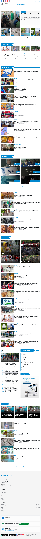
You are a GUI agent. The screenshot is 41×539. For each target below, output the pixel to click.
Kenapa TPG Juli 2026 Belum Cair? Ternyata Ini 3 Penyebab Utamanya (11, 371)
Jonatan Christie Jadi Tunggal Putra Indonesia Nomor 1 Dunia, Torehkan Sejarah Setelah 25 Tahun (26, 284)
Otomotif (16, 217)
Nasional (16, 314)
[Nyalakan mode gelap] (40, 1)
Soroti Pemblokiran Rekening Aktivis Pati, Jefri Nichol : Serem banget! (26, 275)
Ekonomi (16, 111)
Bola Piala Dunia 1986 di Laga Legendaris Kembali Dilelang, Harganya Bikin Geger (27, 325)
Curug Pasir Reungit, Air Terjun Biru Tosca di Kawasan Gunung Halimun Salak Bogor (26, 457)
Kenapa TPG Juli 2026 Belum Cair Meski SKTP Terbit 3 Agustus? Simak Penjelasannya (10, 378)
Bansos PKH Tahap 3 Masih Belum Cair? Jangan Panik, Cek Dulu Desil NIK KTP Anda (27, 130)
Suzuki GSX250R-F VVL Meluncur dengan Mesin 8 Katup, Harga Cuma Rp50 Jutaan (26, 219)
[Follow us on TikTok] (9, 1)
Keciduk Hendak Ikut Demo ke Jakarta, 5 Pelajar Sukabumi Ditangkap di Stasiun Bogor (30, 15)
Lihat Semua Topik (21, 186)
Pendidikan (16, 192)
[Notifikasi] (38, 1)
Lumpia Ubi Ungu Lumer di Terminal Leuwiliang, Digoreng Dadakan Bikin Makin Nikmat (26, 228)
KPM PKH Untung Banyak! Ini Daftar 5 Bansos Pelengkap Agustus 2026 (15, 56)
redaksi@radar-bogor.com (6, 485)
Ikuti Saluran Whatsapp (23, 523)
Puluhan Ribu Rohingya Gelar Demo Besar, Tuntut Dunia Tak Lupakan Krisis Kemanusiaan (26, 342)
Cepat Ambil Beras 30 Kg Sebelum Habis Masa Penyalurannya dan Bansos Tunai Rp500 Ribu (24, 267)
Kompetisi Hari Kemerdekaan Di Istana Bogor (29, 245)
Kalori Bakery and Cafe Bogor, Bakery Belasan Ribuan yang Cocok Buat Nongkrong (27, 292)
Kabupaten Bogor (17, 144)
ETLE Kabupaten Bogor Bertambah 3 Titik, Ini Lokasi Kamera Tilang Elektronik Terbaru (11, 374)
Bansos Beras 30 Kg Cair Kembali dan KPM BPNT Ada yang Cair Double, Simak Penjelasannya (27, 441)
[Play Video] (7, 409)
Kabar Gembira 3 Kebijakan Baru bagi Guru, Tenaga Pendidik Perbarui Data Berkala (25, 333)
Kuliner (15, 103)
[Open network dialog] (36, 1)
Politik (2, 508)
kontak (2, 495)
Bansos (15, 70)
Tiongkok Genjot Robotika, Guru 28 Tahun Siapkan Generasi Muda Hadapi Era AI (25, 97)
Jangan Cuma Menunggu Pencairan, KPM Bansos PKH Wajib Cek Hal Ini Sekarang (26, 89)
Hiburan (37, 505)
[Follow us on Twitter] (3, 1)
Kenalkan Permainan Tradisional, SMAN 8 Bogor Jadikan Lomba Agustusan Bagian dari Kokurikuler (10, 360)
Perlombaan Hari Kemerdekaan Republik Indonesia (9, 261)
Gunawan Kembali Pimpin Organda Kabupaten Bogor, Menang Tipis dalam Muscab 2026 (26, 211)
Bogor (2, 507)
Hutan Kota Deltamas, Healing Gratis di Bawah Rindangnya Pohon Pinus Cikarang (35, 56)
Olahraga (16, 281)
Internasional (16, 94)
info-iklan (2, 496)
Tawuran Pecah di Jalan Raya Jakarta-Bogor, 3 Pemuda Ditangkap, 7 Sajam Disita (26, 146)
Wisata (15, 306)
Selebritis (16, 273)
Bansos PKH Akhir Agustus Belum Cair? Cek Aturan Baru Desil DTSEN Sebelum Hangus (26, 122)
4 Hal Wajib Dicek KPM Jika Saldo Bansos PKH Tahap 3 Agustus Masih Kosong (26, 72)
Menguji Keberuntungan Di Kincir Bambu (29, 261)
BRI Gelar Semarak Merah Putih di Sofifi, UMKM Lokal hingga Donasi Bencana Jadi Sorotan (27, 113)
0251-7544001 (3, 482)
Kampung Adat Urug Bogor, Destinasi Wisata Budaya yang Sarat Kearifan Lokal (27, 309)
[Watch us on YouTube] (7, 1)
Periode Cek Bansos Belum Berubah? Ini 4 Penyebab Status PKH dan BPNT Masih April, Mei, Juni (11, 384)
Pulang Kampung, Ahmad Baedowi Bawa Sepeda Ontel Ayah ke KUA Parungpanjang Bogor (11, 381)
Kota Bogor (16, 200)
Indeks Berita (3, 499)
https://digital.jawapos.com (9, 530)
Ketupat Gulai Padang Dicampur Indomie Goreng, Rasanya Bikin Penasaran (27, 138)
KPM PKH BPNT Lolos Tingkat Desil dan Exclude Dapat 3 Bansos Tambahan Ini (26, 80)
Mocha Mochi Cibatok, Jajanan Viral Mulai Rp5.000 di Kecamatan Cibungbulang (25, 105)
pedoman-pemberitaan (5, 493)
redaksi (2, 490)
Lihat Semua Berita (20, 466)
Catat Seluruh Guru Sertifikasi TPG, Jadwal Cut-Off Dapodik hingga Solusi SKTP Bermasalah (25, 195)
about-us (2, 498)
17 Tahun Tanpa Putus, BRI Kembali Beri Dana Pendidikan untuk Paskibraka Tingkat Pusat (5, 57)
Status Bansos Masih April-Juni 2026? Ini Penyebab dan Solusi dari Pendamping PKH (11, 367)
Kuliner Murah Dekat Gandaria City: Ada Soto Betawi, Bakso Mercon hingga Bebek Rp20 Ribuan (25, 57)
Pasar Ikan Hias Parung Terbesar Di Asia (10, 253)
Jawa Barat (38, 507)
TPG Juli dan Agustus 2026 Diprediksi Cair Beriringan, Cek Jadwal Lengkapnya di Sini (10, 364)
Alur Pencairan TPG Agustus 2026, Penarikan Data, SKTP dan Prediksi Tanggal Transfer (26, 449)
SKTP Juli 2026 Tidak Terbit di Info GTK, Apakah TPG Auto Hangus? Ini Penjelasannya (11, 391)
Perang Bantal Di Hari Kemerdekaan (28, 253)
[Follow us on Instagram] (5, 1)
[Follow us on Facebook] (2, 1)
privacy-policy (3, 492)
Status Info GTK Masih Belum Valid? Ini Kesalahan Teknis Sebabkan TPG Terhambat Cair (26, 300)
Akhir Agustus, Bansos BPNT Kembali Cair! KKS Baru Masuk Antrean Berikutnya (10, 388)
